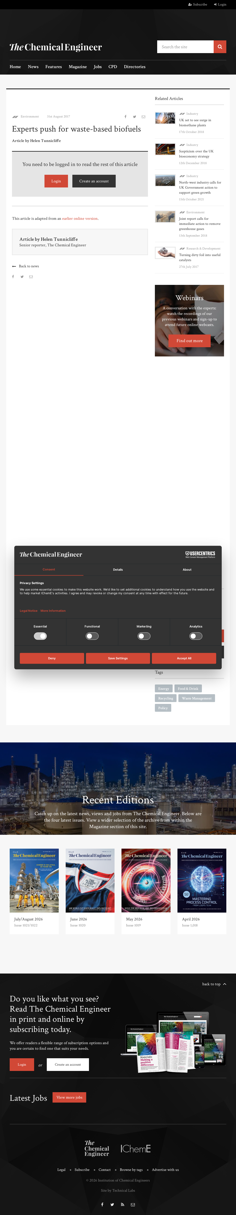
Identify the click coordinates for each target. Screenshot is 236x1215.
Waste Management (197, 698)
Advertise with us (165, 1169)
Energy (163, 688)
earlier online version (80, 218)
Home (15, 67)
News (33, 67)
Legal (61, 1169)
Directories (134, 67)
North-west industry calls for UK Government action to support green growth (200, 187)
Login (222, 4)
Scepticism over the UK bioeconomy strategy (196, 154)
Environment (30, 116)
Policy (163, 708)
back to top (211, 984)
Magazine (78, 67)
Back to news (29, 266)
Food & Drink (188, 688)
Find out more (190, 341)
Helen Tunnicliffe (59, 239)
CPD (113, 67)
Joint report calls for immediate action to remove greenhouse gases (200, 223)
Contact (105, 1169)
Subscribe (200, 4)
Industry (192, 113)
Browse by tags (131, 1169)
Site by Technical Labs (118, 1190)
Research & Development (203, 248)
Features (53, 67)
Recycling (165, 698)
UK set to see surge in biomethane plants (195, 123)
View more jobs (69, 1097)
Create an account (94, 181)
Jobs (98, 67)
